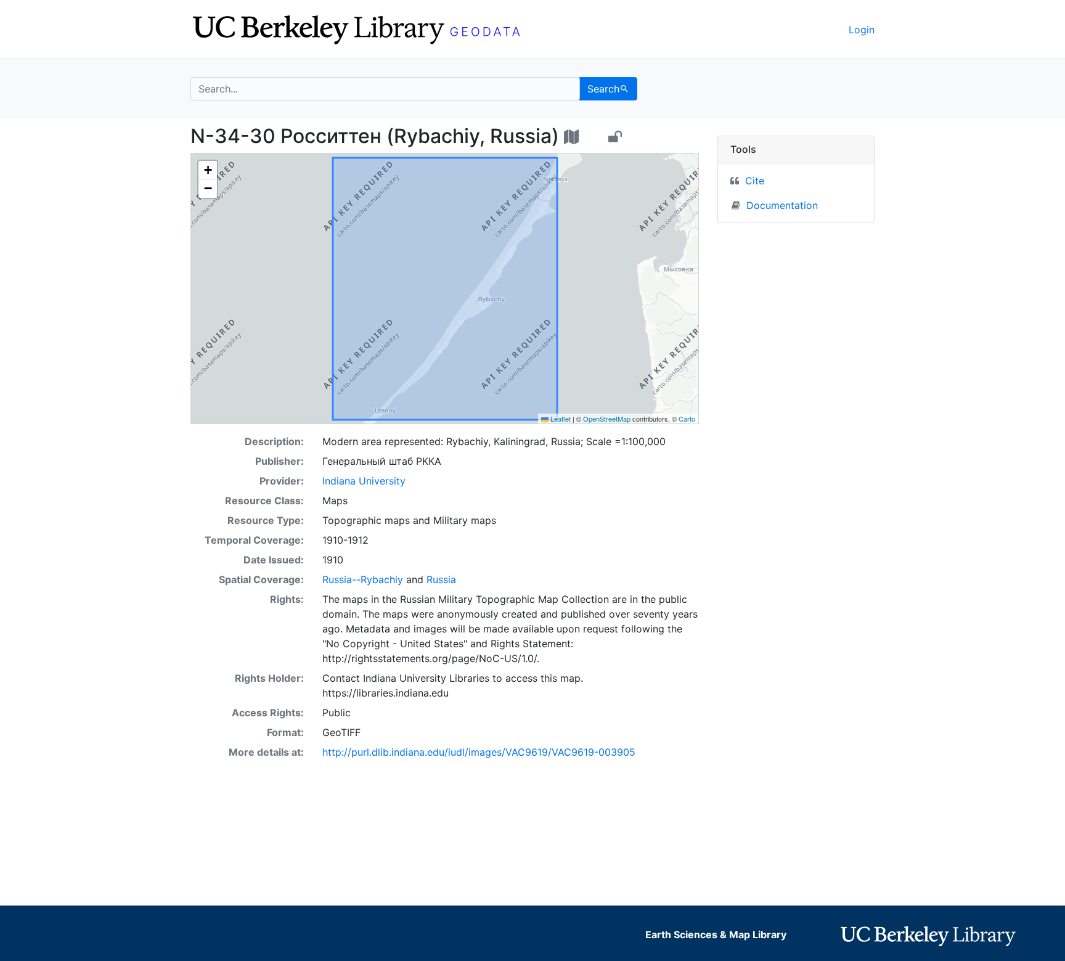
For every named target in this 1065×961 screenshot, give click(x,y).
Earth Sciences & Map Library (715, 934)
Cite (754, 180)
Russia (441, 579)
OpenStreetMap (606, 418)
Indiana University (364, 481)
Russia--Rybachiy (362, 579)
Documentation (782, 205)
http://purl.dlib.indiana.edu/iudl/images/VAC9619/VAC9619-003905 (478, 752)
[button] (207, 170)
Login (862, 29)
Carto (687, 418)
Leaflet (560, 418)
